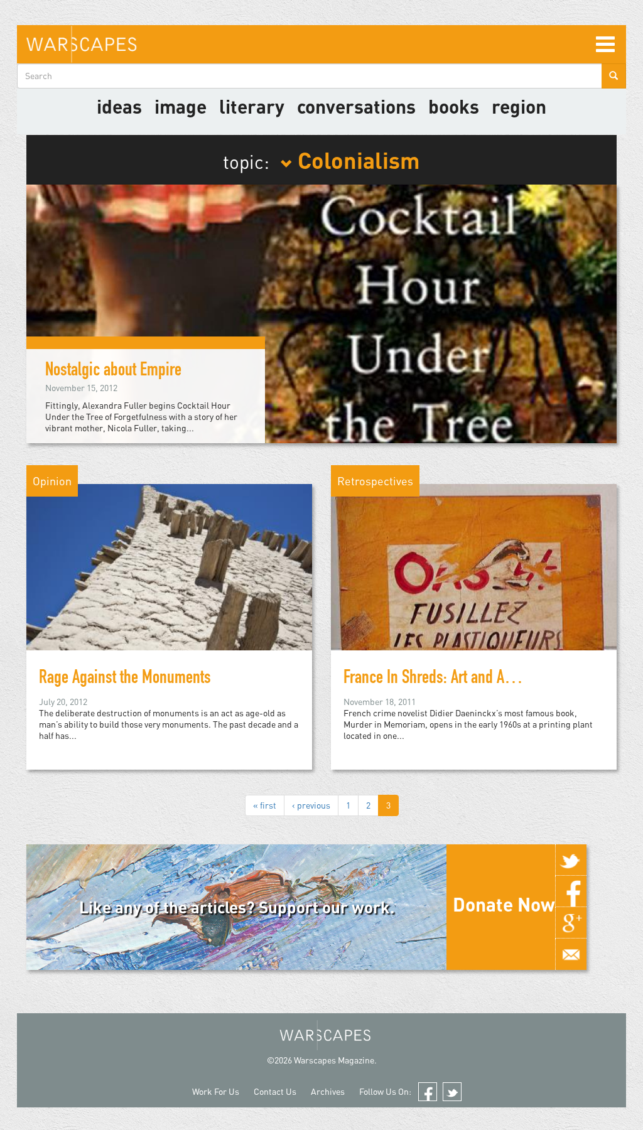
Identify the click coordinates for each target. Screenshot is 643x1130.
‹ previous (311, 805)
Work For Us (215, 1091)
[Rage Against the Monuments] (169, 588)
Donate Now (504, 904)
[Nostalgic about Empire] (321, 313)
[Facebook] (570, 891)
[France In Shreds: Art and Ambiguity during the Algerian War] (474, 588)
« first (264, 805)
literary (251, 106)
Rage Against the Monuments (125, 679)
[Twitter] (570, 860)
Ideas (119, 106)
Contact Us (275, 1091)
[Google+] (570, 923)
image (180, 106)
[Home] (81, 44)
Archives (328, 1091)
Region (519, 106)
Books (453, 106)
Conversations (356, 106)
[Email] (570, 954)
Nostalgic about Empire (113, 371)
